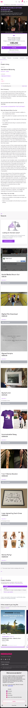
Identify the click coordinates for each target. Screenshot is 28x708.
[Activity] (22, 1)
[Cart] (19, 2)
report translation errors (6, 668)
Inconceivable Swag (9, 434)
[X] (3, 659)
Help (11, 583)
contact (7, 71)
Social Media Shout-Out (10, 275)
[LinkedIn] (9, 659)
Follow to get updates (8, 592)
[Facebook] (1, 659)
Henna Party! (6, 555)
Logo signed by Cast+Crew (12, 513)
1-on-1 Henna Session (10, 474)
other (3, 81)
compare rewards (8, 241)
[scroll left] (2, 23)
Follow (14, 47)
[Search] (16, 1)
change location (20, 4)
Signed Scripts (7, 353)
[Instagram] (7, 659)
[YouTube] (5, 659)
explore (7, 607)
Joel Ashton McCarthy (7, 11)
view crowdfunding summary (14, 52)
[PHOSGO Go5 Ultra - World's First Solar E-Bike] (13, 622)
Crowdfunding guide (18, 583)
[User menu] (24, 2)
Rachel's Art (6, 393)
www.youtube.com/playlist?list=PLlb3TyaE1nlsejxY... (13, 106)
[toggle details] (24, 646)
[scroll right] (26, 23)
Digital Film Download (10, 314)
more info (3, 71)
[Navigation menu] (26, 1)
